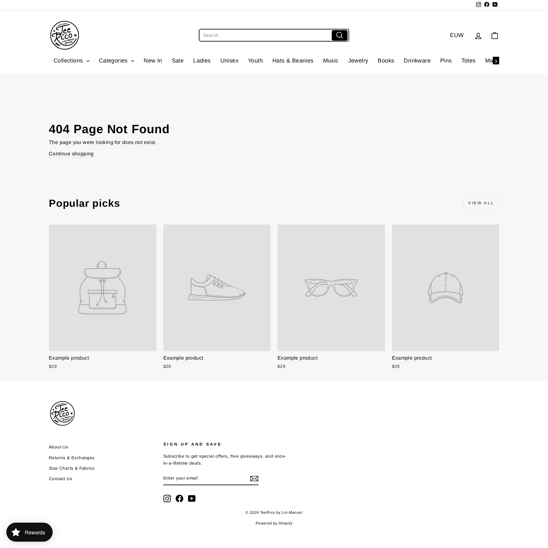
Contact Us (60, 478)
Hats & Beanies (293, 60)
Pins (446, 60)
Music (331, 60)
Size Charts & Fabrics (72, 468)
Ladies (202, 60)
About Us (58, 447)
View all (481, 203)
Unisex (229, 60)
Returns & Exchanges (72, 457)
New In (153, 60)
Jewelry (358, 60)
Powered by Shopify (274, 523)
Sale (178, 60)
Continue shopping (71, 153)
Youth (255, 60)
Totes (468, 60)
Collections (69, 60)
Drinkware (417, 60)
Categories (114, 60)
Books (386, 60)
